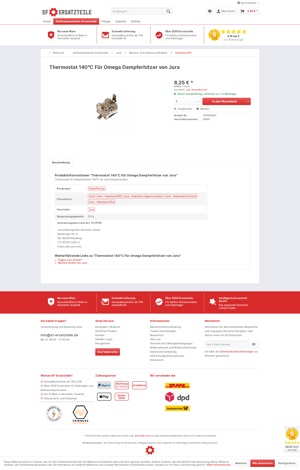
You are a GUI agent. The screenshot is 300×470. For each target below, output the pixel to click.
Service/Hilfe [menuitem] (248, 2)
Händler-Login (103, 339)
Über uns (155, 339)
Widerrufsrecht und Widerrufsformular (173, 347)
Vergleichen (184, 108)
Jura (91, 196)
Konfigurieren (286, 463)
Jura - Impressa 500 (109, 196)
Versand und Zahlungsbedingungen (171, 343)
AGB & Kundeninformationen (167, 355)
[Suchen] (168, 11)
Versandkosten (143, 435)
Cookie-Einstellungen (163, 331)
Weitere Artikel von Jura (72, 262)
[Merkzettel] (210, 11)
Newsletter (157, 335)
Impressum (157, 359)
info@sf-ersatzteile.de (59, 335)
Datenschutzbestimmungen (236, 351)
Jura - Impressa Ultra (101, 201)
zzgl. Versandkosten (196, 89)
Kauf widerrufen (107, 351)
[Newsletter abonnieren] (253, 344)
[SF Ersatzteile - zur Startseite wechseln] (68, 12)
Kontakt (100, 335)
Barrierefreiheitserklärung (165, 326)
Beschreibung (61, 162)
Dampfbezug (97, 188)
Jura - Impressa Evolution (180, 196)
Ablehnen (241, 463)
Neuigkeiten (102, 343)
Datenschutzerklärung (163, 351)
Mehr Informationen (219, 464)
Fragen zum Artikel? (69, 259)
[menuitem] (141, 11)
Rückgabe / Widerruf (107, 326)
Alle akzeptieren (262, 463)
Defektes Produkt (106, 331)
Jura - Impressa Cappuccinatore (143, 196)
